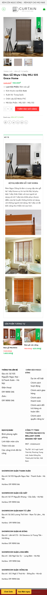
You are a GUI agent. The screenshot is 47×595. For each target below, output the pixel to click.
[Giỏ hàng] (44, 9)
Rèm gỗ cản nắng (31, 345)
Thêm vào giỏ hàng (27, 109)
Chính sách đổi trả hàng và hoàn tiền (37, 408)
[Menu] (4, 9)
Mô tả (6, 137)
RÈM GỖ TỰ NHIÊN (21, 71)
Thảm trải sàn (8, 446)
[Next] (39, 37)
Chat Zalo (8, 591)
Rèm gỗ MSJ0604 (10, 348)
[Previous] (7, 37)
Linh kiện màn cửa (10, 441)
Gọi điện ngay (24, 591)
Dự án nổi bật (37, 378)
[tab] (23, 137)
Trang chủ (7, 71)
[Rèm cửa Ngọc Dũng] (24, 9)
